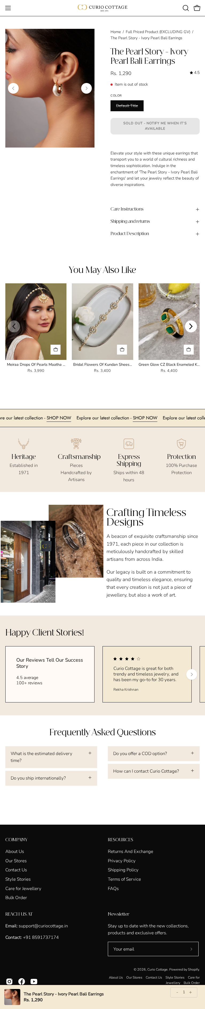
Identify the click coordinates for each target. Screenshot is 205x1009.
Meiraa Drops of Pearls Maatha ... (36, 364)
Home (116, 31)
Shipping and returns (130, 222)
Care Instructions (127, 209)
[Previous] (13, 88)
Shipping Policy (123, 870)
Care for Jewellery (23, 888)
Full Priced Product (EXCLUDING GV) (158, 31)
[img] (195, 73)
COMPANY (16, 840)
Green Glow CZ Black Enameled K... (169, 364)
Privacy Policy (122, 860)
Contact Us (16, 870)
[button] (185, 8)
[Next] (86, 88)
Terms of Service (124, 879)
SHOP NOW (73, 418)
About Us (14, 851)
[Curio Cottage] (102, 8)
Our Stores (16, 860)
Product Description (130, 234)
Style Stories (18, 879)
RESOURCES (120, 840)
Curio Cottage (157, 969)
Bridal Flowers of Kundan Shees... (102, 364)
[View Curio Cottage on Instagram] (9, 982)
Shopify (193, 969)
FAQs (113, 888)
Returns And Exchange (130, 851)
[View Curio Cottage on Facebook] (22, 982)
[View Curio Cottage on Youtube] (34, 982)
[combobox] (155, 172)
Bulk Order (16, 898)
